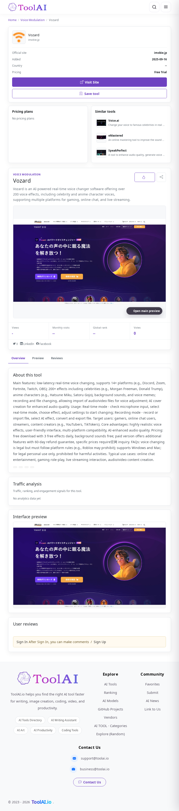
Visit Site (92, 82)
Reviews (57, 358)
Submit (152, 692)
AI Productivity (43, 730)
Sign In (22, 642)
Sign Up (100, 642)
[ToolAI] (27, 7)
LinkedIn (28, 344)
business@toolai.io (94, 769)
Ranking (110, 692)
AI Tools (110, 684)
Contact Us (92, 782)
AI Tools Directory (30, 720)
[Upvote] (144, 177)
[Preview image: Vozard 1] (89, 565)
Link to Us (153, 709)
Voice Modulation (33, 20)
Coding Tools (70, 730)
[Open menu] (166, 7)
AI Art (20, 730)
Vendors (110, 717)
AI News (152, 700)
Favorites (152, 684)
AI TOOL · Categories (110, 725)
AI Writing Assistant (63, 720)
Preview (38, 358)
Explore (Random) (110, 733)
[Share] (161, 177)
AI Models (110, 700)
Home (12, 20)
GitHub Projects (110, 709)
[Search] (154, 7)
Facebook (45, 344)
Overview (18, 358)
